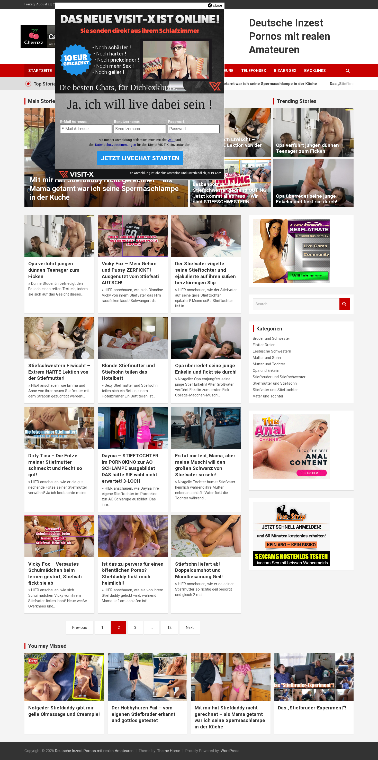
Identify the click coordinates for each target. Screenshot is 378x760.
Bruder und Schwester (271, 338)
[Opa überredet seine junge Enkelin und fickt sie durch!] (206, 338)
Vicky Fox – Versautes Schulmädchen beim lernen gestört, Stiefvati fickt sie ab (55, 573)
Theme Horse (168, 750)
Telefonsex (253, 70)
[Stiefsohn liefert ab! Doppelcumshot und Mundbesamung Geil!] (206, 536)
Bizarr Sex (285, 70)
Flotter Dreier (264, 345)
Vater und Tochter (268, 396)
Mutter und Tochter (269, 364)
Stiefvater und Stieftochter (275, 389)
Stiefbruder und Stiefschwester (279, 377)
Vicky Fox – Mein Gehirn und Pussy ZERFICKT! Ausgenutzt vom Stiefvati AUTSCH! (130, 273)
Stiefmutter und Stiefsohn (275, 383)
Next (190, 627)
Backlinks (315, 70)
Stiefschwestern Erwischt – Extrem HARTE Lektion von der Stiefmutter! (227, 145)
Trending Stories (297, 101)
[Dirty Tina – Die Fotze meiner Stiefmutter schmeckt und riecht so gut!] (59, 428)
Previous (79, 627)
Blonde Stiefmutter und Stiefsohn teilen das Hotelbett (128, 372)
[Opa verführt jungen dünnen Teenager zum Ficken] (59, 236)
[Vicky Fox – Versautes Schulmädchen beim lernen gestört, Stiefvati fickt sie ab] (59, 536)
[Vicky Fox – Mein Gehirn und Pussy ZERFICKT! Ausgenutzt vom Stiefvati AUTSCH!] (133, 236)
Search (344, 304)
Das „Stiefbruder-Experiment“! (316, 83)
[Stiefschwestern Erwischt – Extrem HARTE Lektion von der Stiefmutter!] (59, 338)
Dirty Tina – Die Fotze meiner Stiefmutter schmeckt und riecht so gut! (55, 465)
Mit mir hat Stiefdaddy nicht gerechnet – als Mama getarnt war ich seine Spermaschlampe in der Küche (104, 188)
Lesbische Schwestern (272, 351)
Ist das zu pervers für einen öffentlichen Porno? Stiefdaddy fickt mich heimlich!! (133, 573)
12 (169, 627)
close (217, 5)
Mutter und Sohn (267, 357)
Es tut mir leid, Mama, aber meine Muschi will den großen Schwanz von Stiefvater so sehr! (205, 465)
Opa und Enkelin (266, 370)
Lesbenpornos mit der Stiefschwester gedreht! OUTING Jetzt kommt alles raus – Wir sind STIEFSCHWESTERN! (229, 193)
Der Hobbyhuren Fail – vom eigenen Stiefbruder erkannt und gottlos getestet (143, 714)
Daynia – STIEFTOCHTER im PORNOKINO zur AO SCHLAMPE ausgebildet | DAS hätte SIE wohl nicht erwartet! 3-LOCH (130, 468)
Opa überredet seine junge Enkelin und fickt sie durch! (306, 199)
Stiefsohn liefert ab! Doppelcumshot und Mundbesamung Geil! (199, 570)
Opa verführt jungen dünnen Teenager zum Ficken (307, 148)
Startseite (40, 70)
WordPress (230, 750)
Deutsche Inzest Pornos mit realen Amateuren (289, 36)
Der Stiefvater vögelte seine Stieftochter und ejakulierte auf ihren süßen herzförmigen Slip (205, 273)
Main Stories (43, 101)
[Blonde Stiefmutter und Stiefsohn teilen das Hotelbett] (133, 338)
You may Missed (47, 646)
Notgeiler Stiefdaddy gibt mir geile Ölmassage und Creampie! (64, 711)
